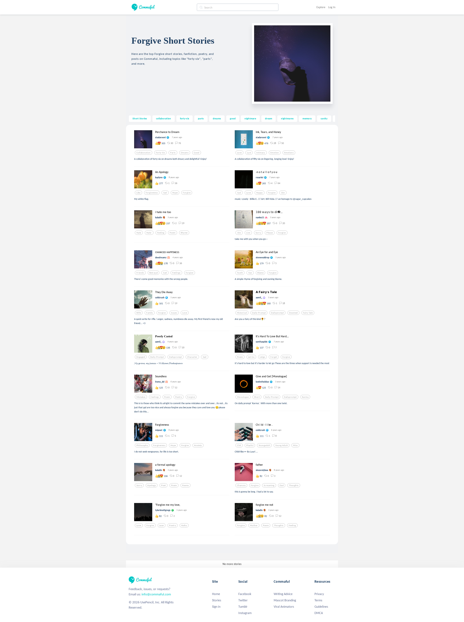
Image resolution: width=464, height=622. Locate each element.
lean (161, 525)
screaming (269, 485)
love (239, 152)
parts (201, 118)
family (149, 313)
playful (249, 445)
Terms (318, 600)
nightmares (287, 118)
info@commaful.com (156, 594)
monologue (243, 397)
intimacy (260, 152)
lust (249, 152)
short (257, 397)
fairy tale (308, 313)
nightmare (250, 118)
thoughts (293, 485)
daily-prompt (259, 313)
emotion (274, 152)
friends (140, 273)
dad (282, 485)
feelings (176, 273)
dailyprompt (277, 313)
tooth (240, 273)
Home (216, 594)
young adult (281, 445)
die (283, 192)
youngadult (264, 445)
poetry (178, 397)
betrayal (153, 273)
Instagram (245, 613)
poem (172, 232)
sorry (258, 232)
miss (295, 445)
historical (242, 313)
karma (305, 397)
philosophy (142, 445)
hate (138, 232)
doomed (293, 313)
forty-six (184, 118)
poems (185, 485)
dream (268, 118)
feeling (160, 232)
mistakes (140, 397)
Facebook (244, 594)
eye (250, 273)
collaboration (163, 118)
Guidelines (321, 607)
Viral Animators (284, 607)
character (192, 357)
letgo (262, 357)
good (233, 118)
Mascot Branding (285, 600)
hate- (149, 232)
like (138, 192)
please (269, 232)
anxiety (198, 445)
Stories (216, 600)
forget (273, 357)
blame (260, 273)
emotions (289, 152)
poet (163, 485)
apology (151, 485)
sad (165, 192)
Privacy (319, 594)
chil (239, 445)
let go (251, 357)
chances (241, 485)
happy (259, 192)
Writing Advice (283, 594)
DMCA (318, 613)
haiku (184, 525)
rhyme (184, 232)
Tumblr (242, 607)
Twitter (243, 600)
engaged (140, 357)
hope (175, 192)
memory (307, 118)
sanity (324, 118)
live (248, 232)
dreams (217, 118)
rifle (138, 313)
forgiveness (152, 192)
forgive (186, 192)
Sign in (216, 607)
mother (254, 525)
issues (174, 313)
